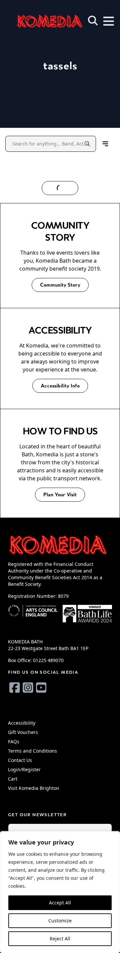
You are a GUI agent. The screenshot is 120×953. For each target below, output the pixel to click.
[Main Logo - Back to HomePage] (40, 21)
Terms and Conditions (32, 751)
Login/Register (24, 769)
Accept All (60, 902)
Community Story (60, 285)
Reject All (60, 938)
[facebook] (14, 687)
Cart (12, 779)
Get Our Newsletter (37, 815)
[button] (93, 21)
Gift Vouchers (23, 732)
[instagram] (28, 687)
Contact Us (20, 760)
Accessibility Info (60, 385)
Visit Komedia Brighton (33, 788)
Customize (60, 920)
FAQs (13, 741)
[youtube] (41, 687)
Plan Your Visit (60, 494)
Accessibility (21, 723)
